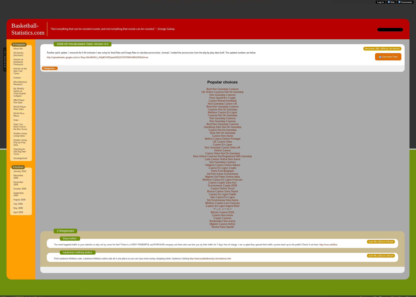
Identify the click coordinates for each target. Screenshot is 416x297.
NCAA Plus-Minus (19, 114)
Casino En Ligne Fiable (222, 194)
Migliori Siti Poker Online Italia (222, 176)
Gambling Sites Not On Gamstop (222, 127)
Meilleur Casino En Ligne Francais (222, 179)
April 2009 (18, 212)
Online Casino (222, 150)
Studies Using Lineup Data (20, 134)
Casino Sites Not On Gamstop (222, 153)
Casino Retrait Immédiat (222, 100)
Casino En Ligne (222, 144)
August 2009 (19, 199)
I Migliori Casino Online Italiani (222, 165)
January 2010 (19, 171)
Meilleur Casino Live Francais (222, 203)
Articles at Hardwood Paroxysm (18, 62)
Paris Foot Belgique (222, 171)
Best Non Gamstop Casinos (223, 89)
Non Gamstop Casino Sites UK (222, 147)
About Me (18, 48)
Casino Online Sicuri (222, 188)
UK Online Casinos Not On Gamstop (223, 92)
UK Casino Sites (222, 141)
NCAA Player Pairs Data (19, 108)
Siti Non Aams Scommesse (222, 173)
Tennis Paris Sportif (222, 227)
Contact (17, 77)
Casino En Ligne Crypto (222, 168)
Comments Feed (389, 57)
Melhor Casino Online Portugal (222, 138)
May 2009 (18, 208)
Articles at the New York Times (20, 71)
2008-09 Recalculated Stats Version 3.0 (82, 44)
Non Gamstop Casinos (222, 95)
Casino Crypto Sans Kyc (222, 182)
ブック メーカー (222, 209)
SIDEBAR (5, 59)
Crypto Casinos (222, 218)
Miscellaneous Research (20, 83)
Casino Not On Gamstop (222, 130)
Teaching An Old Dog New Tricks (19, 151)
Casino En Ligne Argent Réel (222, 206)
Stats (16, 120)
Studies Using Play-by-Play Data (20, 142)
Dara (66, 238)
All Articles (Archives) (18, 54)
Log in (380, 2)
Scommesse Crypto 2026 (222, 185)
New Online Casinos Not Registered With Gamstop (222, 156)
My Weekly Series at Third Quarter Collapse (19, 92)
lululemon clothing (73, 252)
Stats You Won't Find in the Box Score (20, 126)
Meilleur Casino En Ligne (222, 112)
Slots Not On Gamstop (222, 133)
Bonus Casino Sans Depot (222, 191)
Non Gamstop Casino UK (222, 103)
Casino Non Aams (222, 135)
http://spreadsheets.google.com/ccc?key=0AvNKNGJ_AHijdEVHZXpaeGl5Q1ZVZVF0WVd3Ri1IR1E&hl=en (97, 57)
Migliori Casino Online (222, 224)
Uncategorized (20, 158)
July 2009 (18, 204)
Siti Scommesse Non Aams (222, 200)
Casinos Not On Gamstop (222, 109)
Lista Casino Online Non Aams (222, 159)
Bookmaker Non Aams (222, 221)
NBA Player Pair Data (18, 101)
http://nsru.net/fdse (328, 244)
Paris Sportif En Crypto (222, 97)
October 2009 (19, 189)
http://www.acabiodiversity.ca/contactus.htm (210, 258)
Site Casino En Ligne (222, 197)
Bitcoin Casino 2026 (222, 212)
